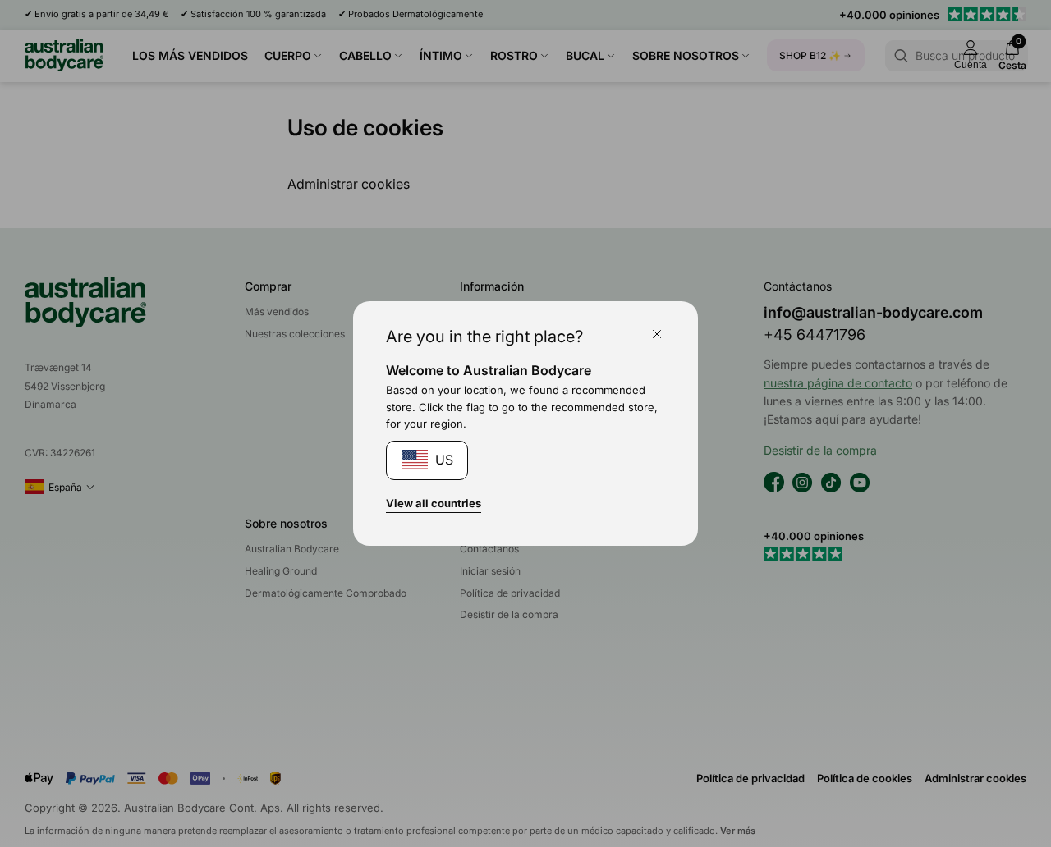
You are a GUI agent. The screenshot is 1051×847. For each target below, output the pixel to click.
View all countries (433, 503)
